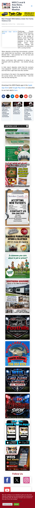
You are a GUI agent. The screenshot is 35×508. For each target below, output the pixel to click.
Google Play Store (18, 88)
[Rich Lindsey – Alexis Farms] (17, 145)
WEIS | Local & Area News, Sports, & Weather (18, 6)
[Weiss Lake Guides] (17, 353)
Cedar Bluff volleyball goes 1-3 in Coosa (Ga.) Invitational (16, 110)
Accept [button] (16, 504)
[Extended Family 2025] (17, 266)
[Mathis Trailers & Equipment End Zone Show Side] (17, 379)
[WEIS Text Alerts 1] (17, 458)
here (15, 90)
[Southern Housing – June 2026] (17, 296)
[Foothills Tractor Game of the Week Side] (17, 327)
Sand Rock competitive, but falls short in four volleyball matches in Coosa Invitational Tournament (28, 113)
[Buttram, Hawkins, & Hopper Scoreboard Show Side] (17, 406)
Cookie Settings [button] (7, 504)
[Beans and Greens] (17, 175)
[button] (3, 96)
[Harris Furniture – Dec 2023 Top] (17, 239)
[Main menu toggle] (31, 6)
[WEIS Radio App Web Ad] (17, 432)
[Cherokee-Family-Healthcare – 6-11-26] (17, 207)
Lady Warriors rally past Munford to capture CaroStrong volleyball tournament (6, 112)
